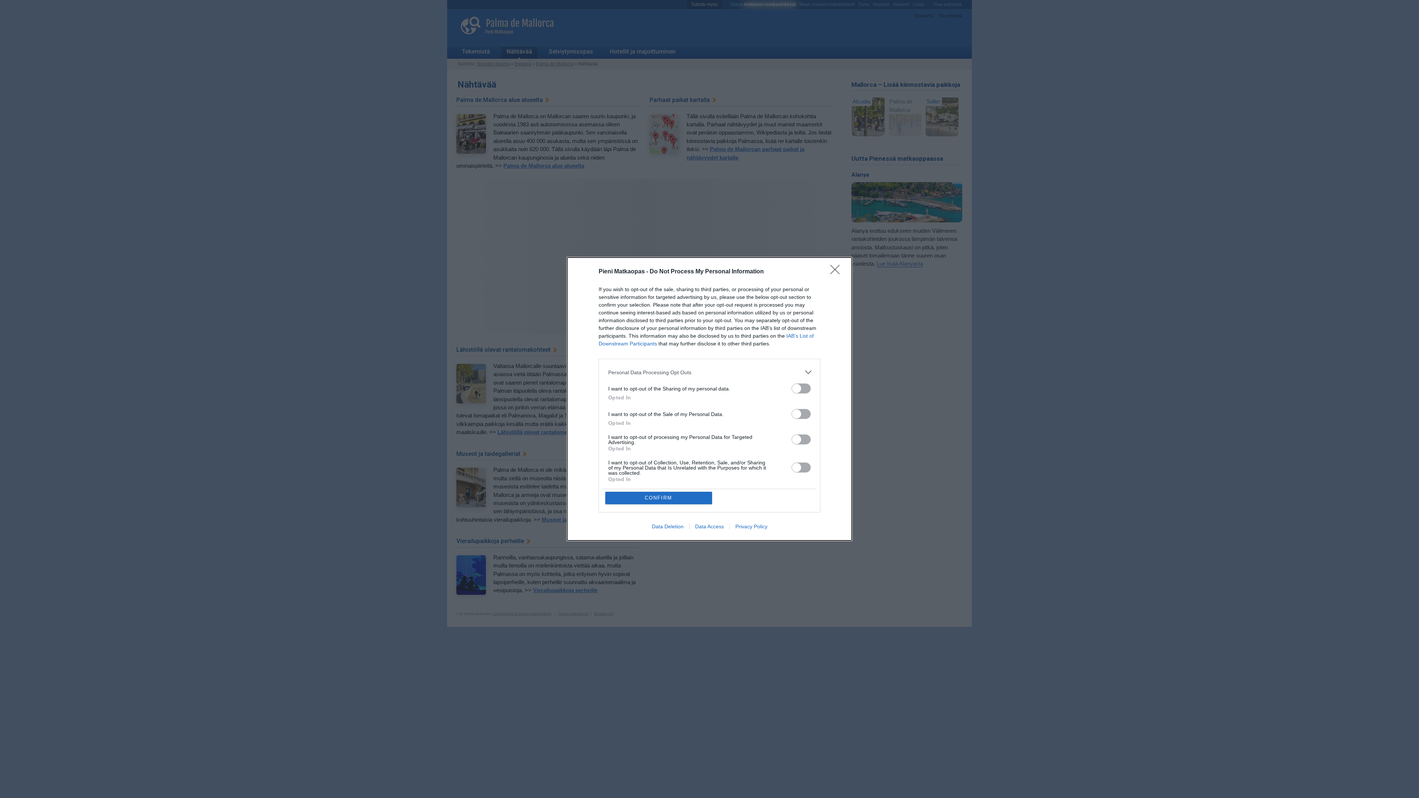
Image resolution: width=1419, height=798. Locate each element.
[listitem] (709, 372)
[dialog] (709, 399)
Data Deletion (668, 526)
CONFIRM (658, 498)
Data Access (709, 526)
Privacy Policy (751, 526)
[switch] (801, 388)
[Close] (837, 272)
